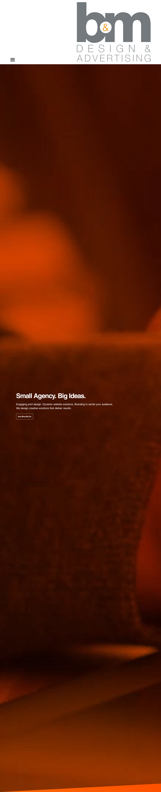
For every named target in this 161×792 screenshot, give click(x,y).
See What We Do (24, 416)
